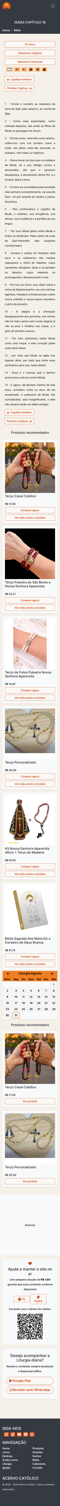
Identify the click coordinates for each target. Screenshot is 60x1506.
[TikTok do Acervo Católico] (12, 1434)
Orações (37, 1452)
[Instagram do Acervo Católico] (6, 1434)
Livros (6, 1452)
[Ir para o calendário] (44, 69)
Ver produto (30, 1101)
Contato (37, 1467)
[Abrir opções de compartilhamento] (37, 69)
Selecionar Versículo (30, 61)
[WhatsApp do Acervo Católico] (32, 1434)
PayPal (38, 1301)
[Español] (10, 69)
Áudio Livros (10, 1460)
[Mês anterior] (8, 973)
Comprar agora (30, 510)
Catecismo (39, 1463)
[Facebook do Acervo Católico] (25, 1434)
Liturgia (7, 1463)
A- (24, 69)
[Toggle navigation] (52, 6)
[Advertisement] (30, 1225)
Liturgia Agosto (30, 973)
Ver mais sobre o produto (30, 517)
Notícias (7, 1456)
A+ (17, 69)
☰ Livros (30, 44)
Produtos (38, 1448)
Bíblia (35, 1460)
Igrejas (6, 1467)
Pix (23, 1299)
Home (6, 30)
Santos (36, 1456)
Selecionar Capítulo (30, 53)
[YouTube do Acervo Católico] (19, 1434)
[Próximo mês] (51, 973)
